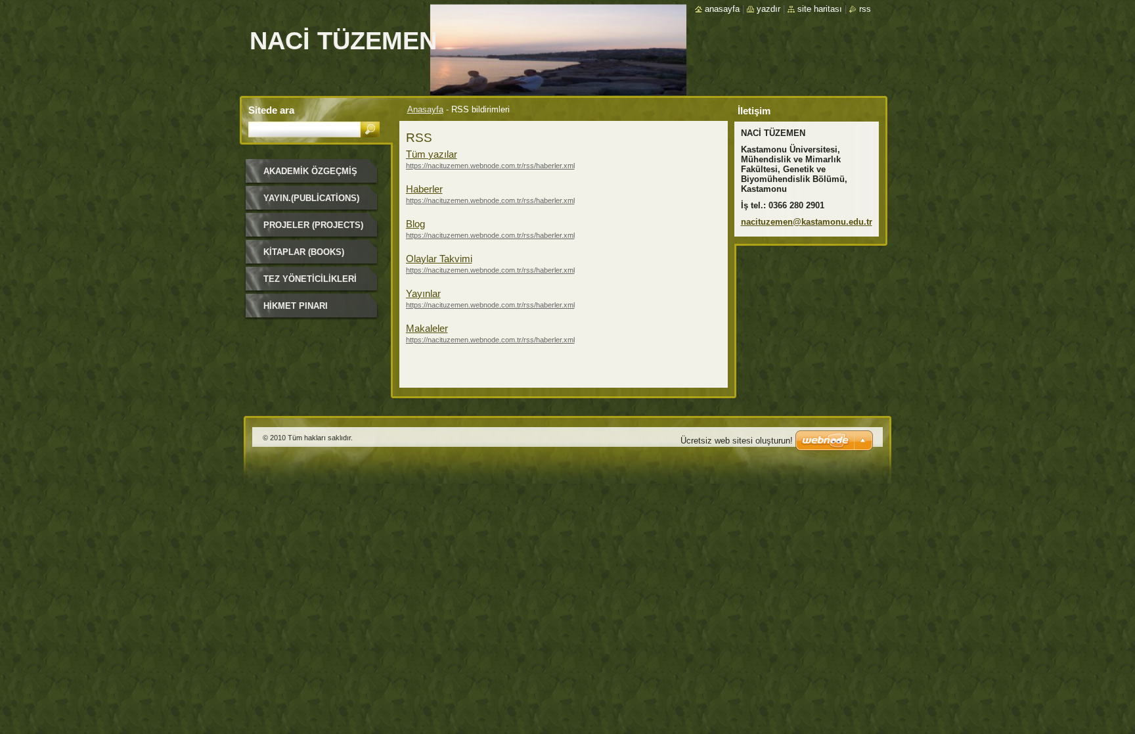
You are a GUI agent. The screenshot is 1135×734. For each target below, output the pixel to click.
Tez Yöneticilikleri (310, 279)
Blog (415, 223)
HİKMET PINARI (295, 306)
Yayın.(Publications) (311, 198)
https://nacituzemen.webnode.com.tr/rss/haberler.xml (490, 166)
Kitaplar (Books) (303, 252)
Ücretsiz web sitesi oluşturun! (736, 441)
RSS (865, 9)
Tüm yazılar (431, 154)
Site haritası (819, 9)
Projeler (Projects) (313, 225)
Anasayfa (425, 109)
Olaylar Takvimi (439, 258)
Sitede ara (271, 110)
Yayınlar (423, 293)
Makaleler (427, 328)
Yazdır (768, 9)
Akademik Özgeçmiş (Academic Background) (310, 175)
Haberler (424, 189)
